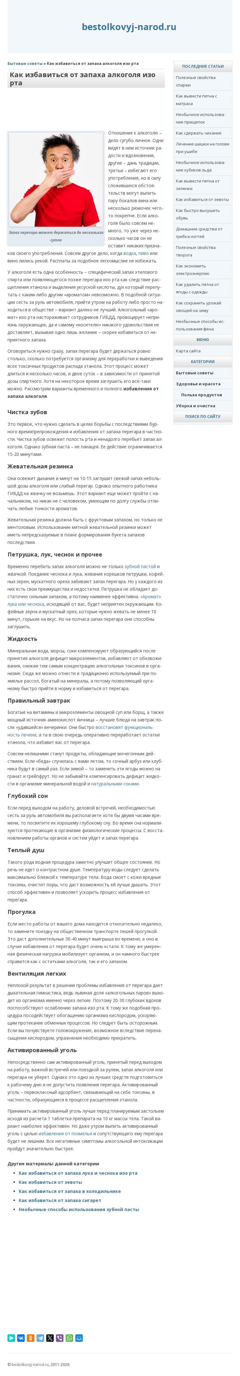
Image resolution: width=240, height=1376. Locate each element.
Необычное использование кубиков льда (200, 166)
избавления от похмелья (65, 1133)
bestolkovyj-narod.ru (129, 26)
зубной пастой (140, 566)
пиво (143, 253)
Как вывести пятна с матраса (196, 99)
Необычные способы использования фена (200, 325)
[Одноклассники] (30, 1338)
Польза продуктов (201, 395)
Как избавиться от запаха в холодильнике (70, 1191)
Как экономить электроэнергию (192, 269)
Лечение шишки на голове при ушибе (202, 147)
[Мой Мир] (79, 1338)
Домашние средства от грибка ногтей (199, 232)
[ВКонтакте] (21, 1338)
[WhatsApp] (69, 1338)
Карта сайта (188, 351)
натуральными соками (115, 784)
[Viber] (59, 1338)
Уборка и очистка (195, 406)
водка (129, 253)
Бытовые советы (25, 63)
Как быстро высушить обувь (198, 214)
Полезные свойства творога (196, 251)
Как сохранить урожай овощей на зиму (198, 306)
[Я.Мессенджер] (11, 1338)
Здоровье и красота (198, 384)
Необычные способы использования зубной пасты (79, 1209)
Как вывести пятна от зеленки (198, 184)
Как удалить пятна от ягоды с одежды (197, 288)
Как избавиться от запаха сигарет (60, 1200)
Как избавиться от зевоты (50, 1182)
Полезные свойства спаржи (196, 81)
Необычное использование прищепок (200, 118)
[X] (50, 1338)
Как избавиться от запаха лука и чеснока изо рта (78, 1173)
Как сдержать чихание (199, 133)
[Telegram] (40, 1338)
